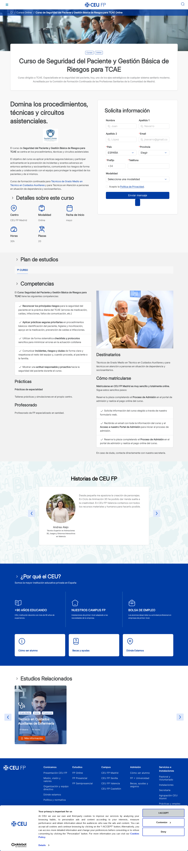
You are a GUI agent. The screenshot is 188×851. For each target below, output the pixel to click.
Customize (161, 822)
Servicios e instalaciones (166, 769)
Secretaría (164, 790)
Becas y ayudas (80, 650)
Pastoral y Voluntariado (166, 778)
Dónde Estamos (135, 650)
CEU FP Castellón (111, 788)
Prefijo (110, 160)
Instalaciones (166, 784)
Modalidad (112, 173)
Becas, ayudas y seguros (139, 785)
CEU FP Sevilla (109, 778)
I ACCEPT (163, 813)
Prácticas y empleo (169, 803)
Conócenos (50, 767)
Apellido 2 (111, 133)
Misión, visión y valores (52, 779)
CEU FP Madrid (109, 772)
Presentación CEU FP (55, 772)
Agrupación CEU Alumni (168, 797)
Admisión (135, 767)
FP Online (77, 772)
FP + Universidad (140, 778)
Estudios (77, 767)
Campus (106, 767)
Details (42, 845)
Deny (163, 831)
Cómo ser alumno (28, 650)
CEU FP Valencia (110, 783)
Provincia (144, 146)
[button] (31, 514)
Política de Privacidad (132, 186)
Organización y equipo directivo (56, 788)
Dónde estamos (52, 794)
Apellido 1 (144, 120)
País (109, 146)
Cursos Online (24, 12)
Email (142, 133)
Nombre (110, 120)
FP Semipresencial (82, 783)
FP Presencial (79, 778)
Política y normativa (54, 799)
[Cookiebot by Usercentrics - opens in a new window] (19, 845)
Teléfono (133, 160)
